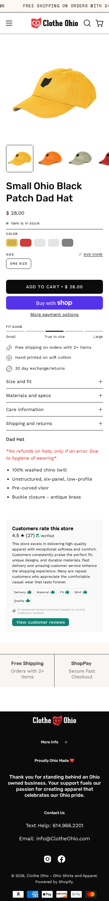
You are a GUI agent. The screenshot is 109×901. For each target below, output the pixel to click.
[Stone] (53, 243)
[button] (86, 23)
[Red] (25, 243)
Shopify (66, 881)
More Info (49, 742)
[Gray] (67, 243)
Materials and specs (28, 395)
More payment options (54, 314)
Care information (25, 409)
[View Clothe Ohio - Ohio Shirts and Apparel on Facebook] (61, 859)
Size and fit (18, 381)
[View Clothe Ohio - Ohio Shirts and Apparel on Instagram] (47, 859)
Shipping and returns (29, 423)
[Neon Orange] (39, 243)
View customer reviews (40, 622)
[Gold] (12, 243)
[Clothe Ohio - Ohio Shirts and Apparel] (54, 23)
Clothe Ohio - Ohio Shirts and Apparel (62, 875)
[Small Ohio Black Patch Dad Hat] (19, 158)
